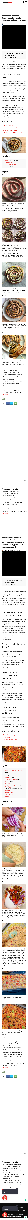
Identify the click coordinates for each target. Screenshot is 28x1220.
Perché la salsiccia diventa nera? (12, 374)
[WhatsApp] (15, 403)
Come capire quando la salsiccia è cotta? (15, 511)
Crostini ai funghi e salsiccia (10, 130)
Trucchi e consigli (10, 370)
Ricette (4, 15)
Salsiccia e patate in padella (10, 127)
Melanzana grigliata (10, 164)
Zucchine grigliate (9, 162)
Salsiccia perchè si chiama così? (12, 381)
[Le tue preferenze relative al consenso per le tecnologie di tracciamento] (25, 1217)
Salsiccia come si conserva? (11, 383)
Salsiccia (7, 160)
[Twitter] (11, 403)
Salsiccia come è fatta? (10, 498)
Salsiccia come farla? (9, 388)
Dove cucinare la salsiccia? (11, 493)
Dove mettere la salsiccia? (11, 390)
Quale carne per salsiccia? (11, 491)
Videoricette (15, 15)
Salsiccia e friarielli (8, 125)
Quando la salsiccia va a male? (12, 506)
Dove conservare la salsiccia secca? (13, 377)
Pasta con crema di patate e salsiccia (12, 132)
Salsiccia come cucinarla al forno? (13, 502)
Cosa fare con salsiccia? (10, 386)
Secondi (9, 15)
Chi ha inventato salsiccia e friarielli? (14, 392)
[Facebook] (8, 403)
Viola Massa (7, 23)
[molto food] (7, 3)
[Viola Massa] (3, 24)
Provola (6, 166)
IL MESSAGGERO (19, 1207)
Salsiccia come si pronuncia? (11, 504)
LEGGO (23, 1210)
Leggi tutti (5, 394)
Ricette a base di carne (10, 398)
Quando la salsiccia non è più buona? (14, 509)
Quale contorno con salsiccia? (12, 372)
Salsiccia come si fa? (9, 379)
